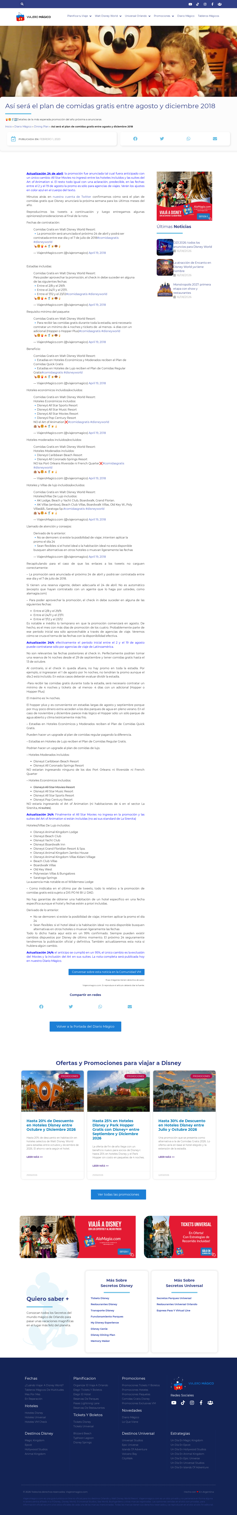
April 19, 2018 (97, 253)
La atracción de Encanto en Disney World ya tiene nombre (192, 267)
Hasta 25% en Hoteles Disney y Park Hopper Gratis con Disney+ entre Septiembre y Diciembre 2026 (115, 1129)
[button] (22, 4)
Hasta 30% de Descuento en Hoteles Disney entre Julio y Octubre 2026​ (181, 1125)
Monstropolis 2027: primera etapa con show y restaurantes (192, 289)
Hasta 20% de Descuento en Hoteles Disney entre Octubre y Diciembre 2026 (51, 1125)
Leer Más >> (35, 1156)
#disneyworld (42, 242)
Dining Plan (41, 126)
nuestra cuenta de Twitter (72, 196)
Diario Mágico (23, 126)
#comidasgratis (108, 237)
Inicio (8, 126)
